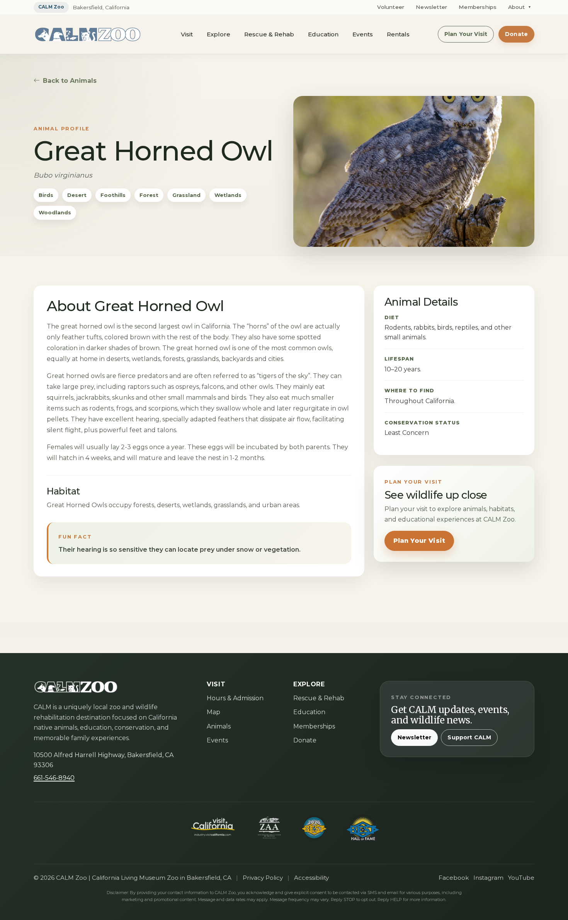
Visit (187, 34)
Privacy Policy (263, 877)
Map (213, 712)
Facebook (454, 877)
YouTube (521, 877)
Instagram (488, 877)
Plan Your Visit (465, 34)
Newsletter (431, 7)
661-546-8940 (54, 777)
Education (323, 34)
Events (362, 34)
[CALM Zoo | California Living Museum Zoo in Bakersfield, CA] (88, 34)
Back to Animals (70, 80)
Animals (219, 726)
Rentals (398, 34)
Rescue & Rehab (269, 34)
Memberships (478, 7)
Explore (218, 34)
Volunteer (390, 7)
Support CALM (469, 737)
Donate (516, 34)
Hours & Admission (235, 698)
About (519, 7)
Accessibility (311, 877)
